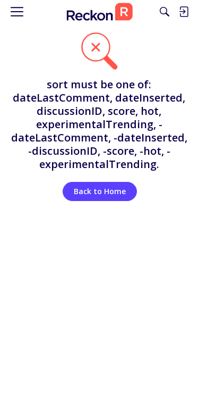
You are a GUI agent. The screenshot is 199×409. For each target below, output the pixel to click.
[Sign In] (183, 11)
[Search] (164, 11)
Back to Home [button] (100, 191)
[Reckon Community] (99, 11)
